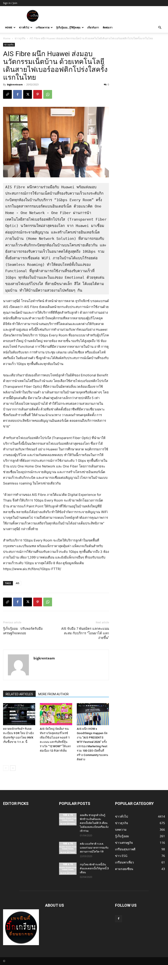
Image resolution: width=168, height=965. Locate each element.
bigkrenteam (15, 84)
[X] (27, 94)
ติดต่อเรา (107, 27)
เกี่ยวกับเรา (93, 27)
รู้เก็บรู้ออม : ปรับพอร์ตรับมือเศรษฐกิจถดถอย (23, 631)
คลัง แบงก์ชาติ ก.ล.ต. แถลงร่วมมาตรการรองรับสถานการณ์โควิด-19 (94, 847)
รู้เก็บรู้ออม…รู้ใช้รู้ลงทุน (68, 27)
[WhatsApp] (47, 94)
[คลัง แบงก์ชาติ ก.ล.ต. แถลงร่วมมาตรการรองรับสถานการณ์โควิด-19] (68, 848)
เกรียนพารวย (42, 27)
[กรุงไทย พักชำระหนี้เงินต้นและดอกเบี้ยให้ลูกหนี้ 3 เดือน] (68, 869)
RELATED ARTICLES (19, 694)
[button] (159, 28)
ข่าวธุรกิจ (20, 38)
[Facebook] (17, 94)
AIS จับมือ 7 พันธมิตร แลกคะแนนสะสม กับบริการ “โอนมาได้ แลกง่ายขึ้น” (85, 633)
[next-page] (13, 768)
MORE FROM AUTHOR (53, 694)
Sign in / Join (10, 3)
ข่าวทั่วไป (24, 27)
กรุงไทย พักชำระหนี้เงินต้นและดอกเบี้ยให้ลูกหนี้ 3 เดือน (94, 868)
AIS (17, 583)
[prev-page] (6, 768)
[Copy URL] (7, 94)
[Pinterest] (37, 94)
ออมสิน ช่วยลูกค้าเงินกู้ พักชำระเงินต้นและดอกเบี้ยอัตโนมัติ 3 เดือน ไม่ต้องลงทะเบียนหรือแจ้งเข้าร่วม (94, 823)
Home (8, 27)
